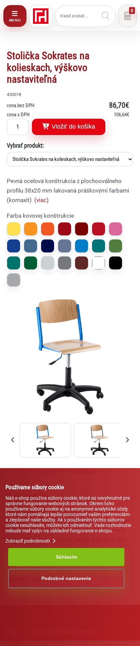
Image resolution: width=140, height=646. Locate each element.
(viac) (41, 200)
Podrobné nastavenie (66, 578)
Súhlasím (66, 557)
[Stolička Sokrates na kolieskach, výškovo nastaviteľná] (70, 418)
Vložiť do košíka (72, 126)
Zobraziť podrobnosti (28, 541)
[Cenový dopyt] (127, 16)
